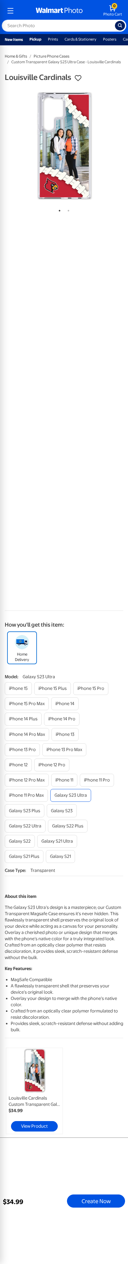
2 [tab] (67, 209)
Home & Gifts (16, 56)
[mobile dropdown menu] (10, 10)
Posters (109, 39)
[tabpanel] (64, 145)
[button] (78, 78)
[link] (34, 1091)
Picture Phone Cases (51, 56)
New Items (14, 39)
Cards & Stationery (80, 39)
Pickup (35, 39)
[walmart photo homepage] (59, 10)
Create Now (96, 1201)
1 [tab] (58, 209)
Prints (53, 39)
